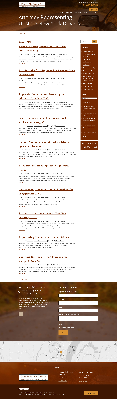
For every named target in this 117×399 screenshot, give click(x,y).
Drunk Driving (61, 197)
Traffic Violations (87, 83)
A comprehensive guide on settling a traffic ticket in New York (89, 135)
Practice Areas (68, 12)
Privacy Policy (35, 394)
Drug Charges (61, 265)
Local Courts (78, 12)
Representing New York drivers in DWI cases (44, 237)
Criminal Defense (62, 54)
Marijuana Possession (88, 68)
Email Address (63, 300)
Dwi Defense (86, 65)
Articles (85, 12)
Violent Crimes (61, 78)
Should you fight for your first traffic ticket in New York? (89, 120)
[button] (115, 389)
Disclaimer (61, 324)
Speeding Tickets (87, 73)
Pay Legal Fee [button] (93, 10)
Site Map (27, 394)
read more (22, 63)
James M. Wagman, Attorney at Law (36, 54)
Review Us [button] (91, 393)
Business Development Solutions (48, 394)
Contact (96, 12)
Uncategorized (86, 86)
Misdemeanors (60, 126)
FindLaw (61, 394)
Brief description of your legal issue (69, 314)
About (61, 12)
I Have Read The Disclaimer (68, 327)
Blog (91, 12)
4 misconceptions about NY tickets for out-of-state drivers (89, 128)
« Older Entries (23, 279)
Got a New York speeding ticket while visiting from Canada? (89, 108)
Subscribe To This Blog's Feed (90, 144)
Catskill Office (62, 381)
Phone (60, 307)
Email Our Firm (83, 381)
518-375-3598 (90, 5)
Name (60, 292)
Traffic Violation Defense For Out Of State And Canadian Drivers (89, 78)
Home (55, 12)
